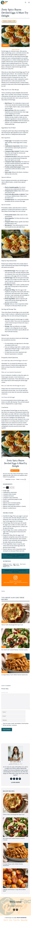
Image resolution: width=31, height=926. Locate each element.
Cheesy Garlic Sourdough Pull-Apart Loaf (12, 624)
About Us (6, 920)
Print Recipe (15, 470)
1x (7, 487)
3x (13, 487)
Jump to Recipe (16, 49)
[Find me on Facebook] (11, 779)
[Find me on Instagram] (17, 779)
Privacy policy (16, 920)
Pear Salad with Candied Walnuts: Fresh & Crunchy (14, 649)
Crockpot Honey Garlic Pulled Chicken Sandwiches (14, 674)
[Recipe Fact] (4, 2)
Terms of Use (24, 920)
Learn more (15, 782)
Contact (10, 920)
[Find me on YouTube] (20, 779)
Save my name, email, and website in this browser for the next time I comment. (15, 724)
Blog (3, 646)
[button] (25, 2)
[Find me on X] (14, 779)
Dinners (5, 45)
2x (10, 487)
